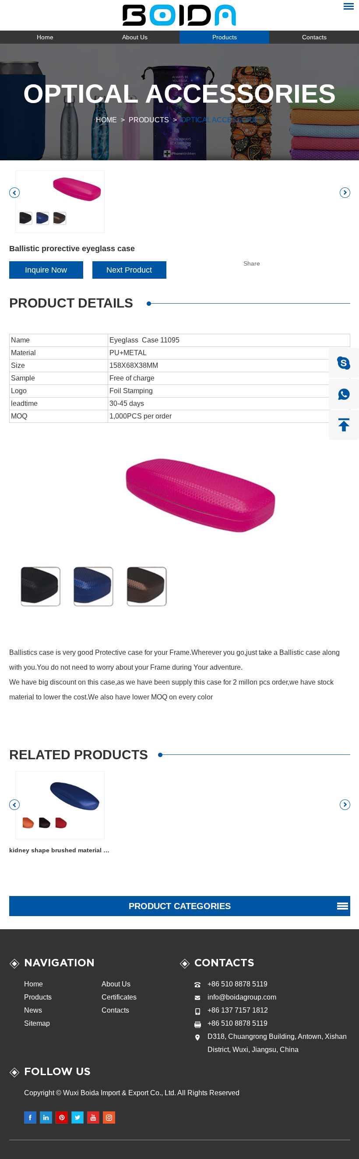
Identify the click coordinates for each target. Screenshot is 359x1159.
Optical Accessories (222, 120)
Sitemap (37, 1023)
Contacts (314, 37)
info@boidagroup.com (242, 997)
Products (224, 37)
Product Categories (180, 906)
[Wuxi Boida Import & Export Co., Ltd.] (179, 15)
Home (45, 37)
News (33, 1010)
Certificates (119, 997)
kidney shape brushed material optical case (60, 850)
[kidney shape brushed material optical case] (60, 805)
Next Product (129, 270)
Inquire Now (46, 270)
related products (78, 754)
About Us (135, 37)
